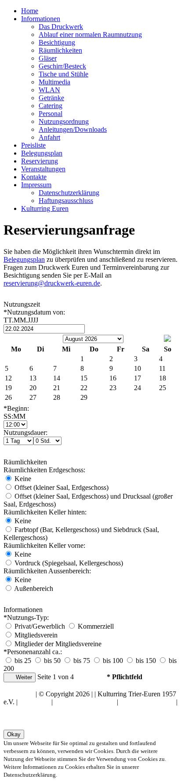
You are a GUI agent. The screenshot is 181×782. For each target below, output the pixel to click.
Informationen (40, 18)
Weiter (23, 677)
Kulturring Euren (45, 208)
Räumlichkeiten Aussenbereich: (47, 571)
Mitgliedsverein (35, 635)
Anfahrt (49, 137)
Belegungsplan (41, 153)
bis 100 (112, 660)
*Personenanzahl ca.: (33, 651)
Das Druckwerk (61, 26)
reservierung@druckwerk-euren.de (52, 283)
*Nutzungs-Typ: (26, 617)
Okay (14, 734)
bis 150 (145, 660)
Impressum (36, 184)
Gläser (48, 58)
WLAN (49, 90)
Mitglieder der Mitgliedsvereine (57, 644)
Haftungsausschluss (66, 200)
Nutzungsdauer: (25, 432)
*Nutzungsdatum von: (34, 316)
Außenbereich (33, 588)
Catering (50, 105)
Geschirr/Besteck (62, 66)
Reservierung (39, 161)
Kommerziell (95, 626)
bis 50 (51, 660)
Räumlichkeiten (60, 50)
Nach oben (19, 694)
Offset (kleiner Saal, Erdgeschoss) (61, 487)
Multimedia (54, 82)
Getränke (51, 97)
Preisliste (33, 145)
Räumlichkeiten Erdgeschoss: (44, 470)
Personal (50, 113)
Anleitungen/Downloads (73, 129)
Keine (22, 478)
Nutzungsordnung (64, 121)
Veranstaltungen (43, 169)
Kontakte (34, 177)
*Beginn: (16, 412)
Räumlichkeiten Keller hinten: (45, 512)
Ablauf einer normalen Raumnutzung (90, 34)
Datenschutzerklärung (69, 192)
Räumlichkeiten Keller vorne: (44, 545)
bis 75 (81, 660)
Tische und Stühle (63, 74)
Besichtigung (57, 42)
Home (29, 10)
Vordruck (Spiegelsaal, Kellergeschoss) (68, 563)
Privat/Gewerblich (40, 626)
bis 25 (22, 660)
